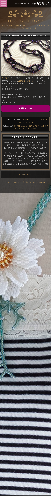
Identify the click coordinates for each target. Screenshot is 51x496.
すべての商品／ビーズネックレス (26, 126)
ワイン (27, 122)
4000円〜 (26, 119)
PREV (21, 174)
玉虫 (33, 122)
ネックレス (35, 119)
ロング (21, 122)
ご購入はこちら (25, 108)
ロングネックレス (25, 81)
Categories (7, 126)
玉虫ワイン (6, 78)
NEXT (31, 174)
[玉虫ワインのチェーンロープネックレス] (25, 75)
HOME (26, 174)
